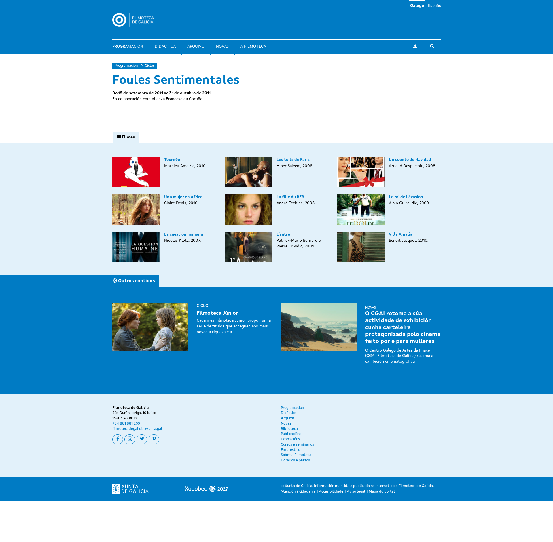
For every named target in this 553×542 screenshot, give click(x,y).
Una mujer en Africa (183, 197)
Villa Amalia (400, 234)
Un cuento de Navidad (410, 160)
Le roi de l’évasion (406, 197)
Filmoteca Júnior (217, 313)
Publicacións (291, 434)
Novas (222, 47)
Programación (127, 47)
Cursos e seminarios (297, 444)
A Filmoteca (253, 47)
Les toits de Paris (293, 160)
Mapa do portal (382, 491)
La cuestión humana (183, 234)
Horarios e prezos (295, 460)
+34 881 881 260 (126, 423)
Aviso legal (356, 491)
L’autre (283, 234)
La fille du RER (290, 197)
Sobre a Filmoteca (296, 455)
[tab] (125, 137)
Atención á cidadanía (298, 491)
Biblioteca (289, 429)
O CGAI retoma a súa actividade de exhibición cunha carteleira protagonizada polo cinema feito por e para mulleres (402, 327)
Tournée (172, 160)
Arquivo (195, 47)
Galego (417, 6)
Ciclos (150, 66)
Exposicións (290, 439)
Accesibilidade (331, 491)
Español (435, 6)
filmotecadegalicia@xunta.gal (137, 429)
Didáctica (165, 47)
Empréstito (290, 450)
